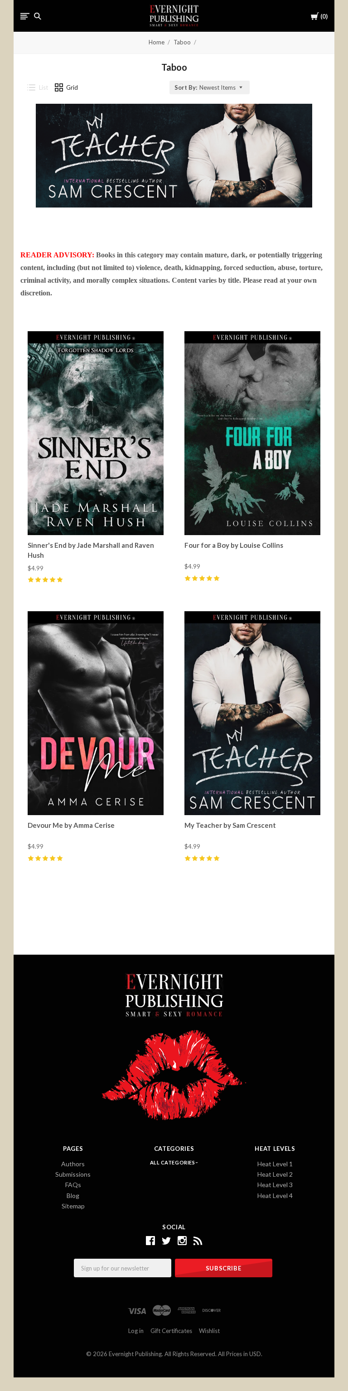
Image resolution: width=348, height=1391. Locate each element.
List (43, 87)
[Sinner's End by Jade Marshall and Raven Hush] (96, 433)
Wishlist (209, 1330)
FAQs (73, 1184)
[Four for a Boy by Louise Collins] (252, 433)
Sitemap (73, 1206)
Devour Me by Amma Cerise (71, 825)
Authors (73, 1164)
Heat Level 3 (275, 1184)
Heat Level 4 (275, 1195)
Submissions (73, 1174)
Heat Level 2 (275, 1174)
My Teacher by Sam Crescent (230, 825)
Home (156, 42)
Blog (73, 1195)
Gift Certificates (171, 1330)
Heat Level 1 (275, 1164)
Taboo (182, 42)
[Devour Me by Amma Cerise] (96, 713)
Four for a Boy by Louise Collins (233, 545)
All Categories (173, 1162)
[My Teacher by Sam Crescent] (252, 713)
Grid (72, 87)
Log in (136, 1330)
